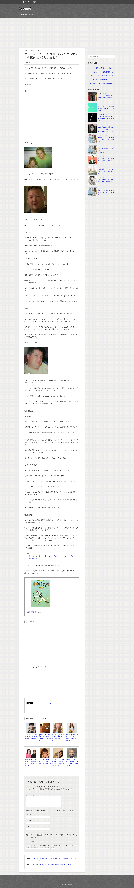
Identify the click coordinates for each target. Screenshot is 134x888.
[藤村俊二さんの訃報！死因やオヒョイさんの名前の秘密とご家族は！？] (72, 749)
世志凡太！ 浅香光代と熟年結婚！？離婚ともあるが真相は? (52, 865)
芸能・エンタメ (30, 622)
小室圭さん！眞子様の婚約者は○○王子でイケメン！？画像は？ (110, 83)
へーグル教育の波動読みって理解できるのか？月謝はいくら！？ (111, 68)
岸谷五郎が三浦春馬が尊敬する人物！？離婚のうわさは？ (31, 736)
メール (29, 820)
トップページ (24, 2)
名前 (28, 814)
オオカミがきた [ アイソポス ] (34, 611)
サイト (28, 826)
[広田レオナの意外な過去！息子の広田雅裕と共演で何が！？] (45, 749)
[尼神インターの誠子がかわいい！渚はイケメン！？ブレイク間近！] (31, 749)
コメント (30, 795)
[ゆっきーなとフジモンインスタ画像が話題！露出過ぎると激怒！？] (58, 724)
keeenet (25, 8)
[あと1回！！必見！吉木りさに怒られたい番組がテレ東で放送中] (45, 724)
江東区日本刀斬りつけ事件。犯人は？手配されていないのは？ (110, 76)
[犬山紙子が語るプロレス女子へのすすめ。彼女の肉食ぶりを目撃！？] (58, 749)
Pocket (50, 703)
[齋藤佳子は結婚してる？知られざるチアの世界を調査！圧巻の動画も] (72, 724)
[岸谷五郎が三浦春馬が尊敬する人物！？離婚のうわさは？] (31, 724)
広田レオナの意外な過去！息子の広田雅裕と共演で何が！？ (45, 761)
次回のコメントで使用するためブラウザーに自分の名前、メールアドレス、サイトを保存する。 (51, 836)
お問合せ (35, 2)
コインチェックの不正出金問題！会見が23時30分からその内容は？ (112, 72)
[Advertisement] (67, 33)
